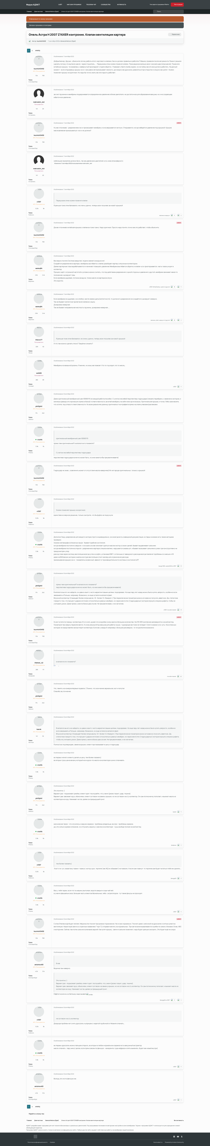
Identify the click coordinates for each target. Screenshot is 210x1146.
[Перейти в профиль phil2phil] (39, 398)
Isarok (174, 610)
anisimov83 (39, 965)
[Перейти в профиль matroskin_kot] (39, 94)
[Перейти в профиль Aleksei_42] (39, 655)
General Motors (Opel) (68, 41)
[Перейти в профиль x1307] (39, 193)
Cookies (52, 1142)
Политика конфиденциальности (37, 1142)
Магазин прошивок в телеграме (40, 25)
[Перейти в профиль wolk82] (39, 365)
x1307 (39, 202)
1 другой (167, 287)
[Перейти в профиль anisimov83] (39, 956)
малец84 (38, 268)
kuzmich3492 (41, 41)
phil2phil (39, 406)
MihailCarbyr (156, 287)
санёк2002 (169, 566)
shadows (173, 845)
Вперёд (37, 50)
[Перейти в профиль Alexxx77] (39, 332)
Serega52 (173, 878)
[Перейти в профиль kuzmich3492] (30, 41)
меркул (167, 215)
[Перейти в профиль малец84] (39, 260)
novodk (169, 610)
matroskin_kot (39, 102)
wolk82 (39, 373)
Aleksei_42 (39, 663)
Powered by (174, 1142)
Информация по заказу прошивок (40, 19)
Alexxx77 (38, 340)
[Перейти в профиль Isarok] (39, 721)
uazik (162, 287)
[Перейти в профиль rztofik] (39, 431)
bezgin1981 (162, 566)
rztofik (39, 440)
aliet (157, 320)
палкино (161, 215)
